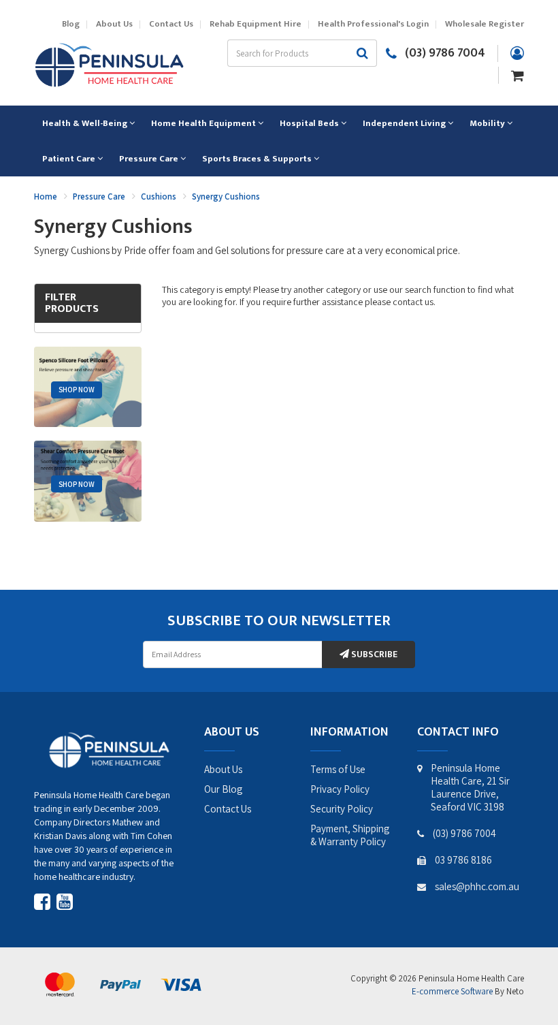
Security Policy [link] (341, 808)
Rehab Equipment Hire (255, 24)
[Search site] (362, 53)
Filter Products (72, 303)
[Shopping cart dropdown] (517, 74)
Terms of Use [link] (337, 769)
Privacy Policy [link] (340, 789)
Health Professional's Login (373, 24)
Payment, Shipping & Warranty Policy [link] (349, 835)
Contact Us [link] (227, 808)
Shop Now (77, 389)
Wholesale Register (484, 24)
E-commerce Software (452, 991)
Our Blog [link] (223, 789)
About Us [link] (223, 769)
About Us (114, 24)
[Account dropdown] (517, 53)
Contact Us (171, 24)
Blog (71, 24)
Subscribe (373, 654)
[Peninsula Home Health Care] (109, 63)
